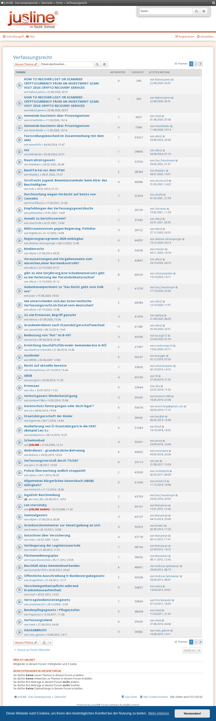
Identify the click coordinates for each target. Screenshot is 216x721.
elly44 (32, 253)
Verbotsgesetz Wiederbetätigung (50, 396)
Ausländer (32, 355)
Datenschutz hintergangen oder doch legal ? (59, 406)
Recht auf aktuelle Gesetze (45, 365)
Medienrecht (34, 249)
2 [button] (196, 64)
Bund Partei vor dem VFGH (44, 170)
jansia (158, 440)
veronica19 (161, 180)
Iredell (33, 550)
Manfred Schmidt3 (40, 350)
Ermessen (31, 385)
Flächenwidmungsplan (41, 555)
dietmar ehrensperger (42, 243)
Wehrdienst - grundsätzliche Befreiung (54, 450)
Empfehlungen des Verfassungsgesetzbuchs (58, 208)
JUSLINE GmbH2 (39, 509)
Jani (31, 465)
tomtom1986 (37, 400)
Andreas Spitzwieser (167, 566)
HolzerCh (34, 489)
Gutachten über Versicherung (47, 535)
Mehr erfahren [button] (158, 713)
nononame (161, 451)
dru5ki (159, 194)
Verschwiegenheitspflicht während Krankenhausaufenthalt (51, 588)
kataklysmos (36, 435)
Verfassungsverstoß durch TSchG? (51, 460)
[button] (200, 63)
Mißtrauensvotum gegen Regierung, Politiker (60, 228)
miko (32, 539)
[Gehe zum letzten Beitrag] (172, 79)
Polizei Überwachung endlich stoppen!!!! (54, 470)
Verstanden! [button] (192, 713)
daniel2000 (35, 329)
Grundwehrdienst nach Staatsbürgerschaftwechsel (64, 325)
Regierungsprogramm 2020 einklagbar (54, 238)
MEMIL (33, 360)
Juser (32, 296)
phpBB (95, 704)
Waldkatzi (35, 164)
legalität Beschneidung (42, 495)
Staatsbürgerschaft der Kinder (48, 416)
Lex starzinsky (35, 505)
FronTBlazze (36, 203)
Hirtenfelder (36, 120)
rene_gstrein (36, 635)
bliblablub (35, 154)
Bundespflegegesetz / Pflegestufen (52, 610)
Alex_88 (38, 499)
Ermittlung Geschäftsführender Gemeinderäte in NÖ (65, 345)
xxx (26, 150)
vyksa (32, 475)
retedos (160, 249)
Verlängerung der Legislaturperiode (52, 545)
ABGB (28, 375)
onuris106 (35, 223)
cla (30, 410)
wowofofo (35, 144)
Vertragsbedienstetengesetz (47, 600)
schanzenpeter (164, 273)
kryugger (160, 356)
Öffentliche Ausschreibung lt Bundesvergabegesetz (64, 576)
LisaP (32, 594)
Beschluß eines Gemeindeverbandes (52, 565)
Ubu (31, 390)
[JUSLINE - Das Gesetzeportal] (33, 18)
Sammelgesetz (35, 515)
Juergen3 (34, 380)
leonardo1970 (37, 570)
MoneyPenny (37, 370)
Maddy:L (34, 174)
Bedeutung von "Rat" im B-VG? (47, 335)
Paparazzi (35, 614)
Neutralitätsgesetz (39, 160)
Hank (158, 116)
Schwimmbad (34, 440)
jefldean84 (35, 213)
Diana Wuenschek (39, 560)
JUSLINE (34, 445)
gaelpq (159, 315)
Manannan (161, 505)
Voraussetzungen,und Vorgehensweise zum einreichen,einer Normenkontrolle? (58, 261)
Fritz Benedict (163, 600)
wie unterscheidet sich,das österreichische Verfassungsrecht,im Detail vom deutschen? (59, 303)
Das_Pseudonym (165, 160)
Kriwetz (33, 529)
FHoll (158, 426)
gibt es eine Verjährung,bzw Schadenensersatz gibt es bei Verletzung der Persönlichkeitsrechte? (64, 275)
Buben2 (33, 455)
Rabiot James (37, 92)
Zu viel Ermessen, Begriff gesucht (50, 315)
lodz (31, 189)
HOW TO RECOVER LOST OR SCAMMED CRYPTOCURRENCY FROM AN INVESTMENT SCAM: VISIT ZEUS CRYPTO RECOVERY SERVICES (61, 83)
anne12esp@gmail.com (169, 406)
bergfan (160, 416)
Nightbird (34, 233)
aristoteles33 (37, 604)
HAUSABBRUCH (35, 630)
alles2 (158, 136)
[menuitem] (214, 3)
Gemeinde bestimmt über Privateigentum (56, 115)
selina (158, 586)
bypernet (34, 420)
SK (156, 376)
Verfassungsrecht (32, 57)
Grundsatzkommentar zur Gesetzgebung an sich (62, 525)
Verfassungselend (38, 620)
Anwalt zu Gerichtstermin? (45, 218)
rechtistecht (162, 471)
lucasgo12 (161, 335)
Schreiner (160, 208)
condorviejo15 (164, 345)
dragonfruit (36, 580)
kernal (32, 340)
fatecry (33, 319)
